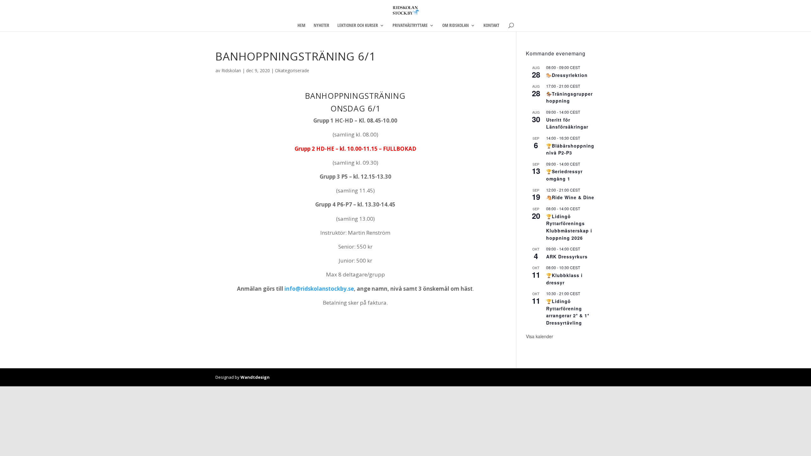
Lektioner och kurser (357, 25)
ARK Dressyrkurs (567, 256)
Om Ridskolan (455, 25)
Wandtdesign (255, 377)
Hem (301, 25)
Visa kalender (539, 336)
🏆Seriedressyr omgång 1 (564, 175)
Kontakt (491, 25)
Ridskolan (231, 70)
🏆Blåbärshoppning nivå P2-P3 (570, 149)
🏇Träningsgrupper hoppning (569, 97)
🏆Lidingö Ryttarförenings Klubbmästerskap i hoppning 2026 (569, 227)
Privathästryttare (410, 25)
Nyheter (321, 25)
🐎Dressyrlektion (567, 75)
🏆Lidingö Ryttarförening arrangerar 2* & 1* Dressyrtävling (567, 312)
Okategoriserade (292, 70)
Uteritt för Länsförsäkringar (567, 123)
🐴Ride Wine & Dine (570, 197)
